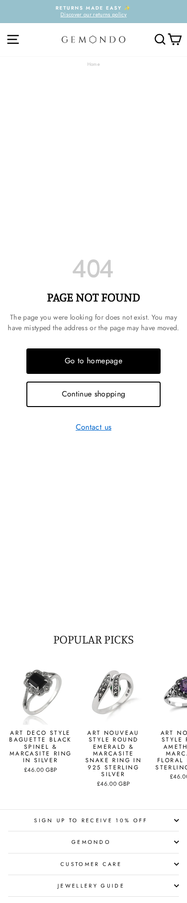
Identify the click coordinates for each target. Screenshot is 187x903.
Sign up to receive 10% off (91, 820)
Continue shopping (94, 393)
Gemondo (91, 842)
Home (93, 64)
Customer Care (91, 864)
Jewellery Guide (91, 886)
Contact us (93, 427)
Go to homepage (93, 360)
